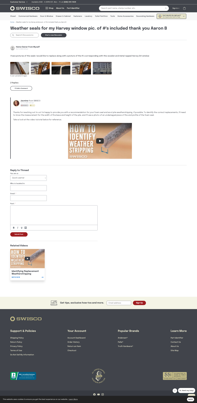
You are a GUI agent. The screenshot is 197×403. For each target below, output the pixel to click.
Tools (112, 16)
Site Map (175, 351)
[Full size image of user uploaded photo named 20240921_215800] (61, 68)
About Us (175, 346)
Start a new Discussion (53, 35)
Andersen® (123, 338)
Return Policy (16, 342)
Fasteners (78, 16)
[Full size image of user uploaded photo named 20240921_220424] (19, 68)
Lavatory (88, 16)
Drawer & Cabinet (63, 16)
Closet (13, 16)
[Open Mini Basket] (185, 8)
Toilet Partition (101, 16)
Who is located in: (17, 183)
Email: (12, 193)
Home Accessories (125, 16)
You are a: (14, 173)
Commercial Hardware (28, 16)
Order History (73, 342)
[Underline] (22, 227)
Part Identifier (177, 338)
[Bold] (14, 227)
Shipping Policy (17, 338)
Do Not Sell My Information (22, 355)
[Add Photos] (26, 227)
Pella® (120, 342)
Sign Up (139, 303)
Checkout (71, 351)
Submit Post (19, 234)
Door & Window (46, 16)
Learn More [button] (73, 399)
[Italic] (18, 227)
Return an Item (74, 346)
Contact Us (176, 342)
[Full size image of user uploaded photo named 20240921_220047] (40, 68)
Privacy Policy (16, 346)
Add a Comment (22, 88)
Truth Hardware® (125, 346)
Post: (12, 203)
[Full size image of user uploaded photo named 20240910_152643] (102, 68)
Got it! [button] (190, 399)
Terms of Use (16, 351)
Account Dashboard (76, 338)
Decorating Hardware (145, 16)
